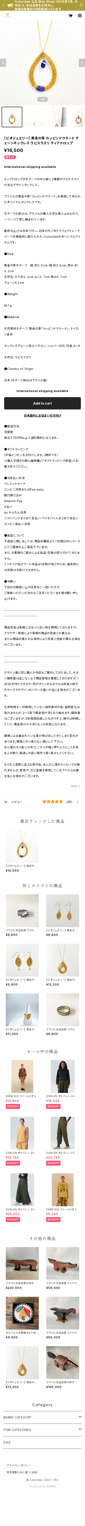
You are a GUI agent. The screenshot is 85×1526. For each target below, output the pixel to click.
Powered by (38, 1486)
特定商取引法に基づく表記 (22, 1472)
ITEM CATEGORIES (17, 1430)
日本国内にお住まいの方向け (42, 415)
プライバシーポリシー (19, 1465)
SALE (7, 1442)
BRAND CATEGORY (17, 1417)
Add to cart (42, 403)
